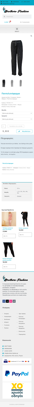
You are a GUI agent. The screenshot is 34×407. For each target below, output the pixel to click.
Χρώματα (4, 116)
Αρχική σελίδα (6, 97)
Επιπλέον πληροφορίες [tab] (9, 183)
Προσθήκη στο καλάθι (15, 126)
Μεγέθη (4, 110)
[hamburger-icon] (17, 29)
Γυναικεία (13, 97)
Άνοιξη (8, 106)
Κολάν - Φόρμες (17, 104)
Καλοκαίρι (12, 106)
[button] (31, 35)
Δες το (5, 236)
